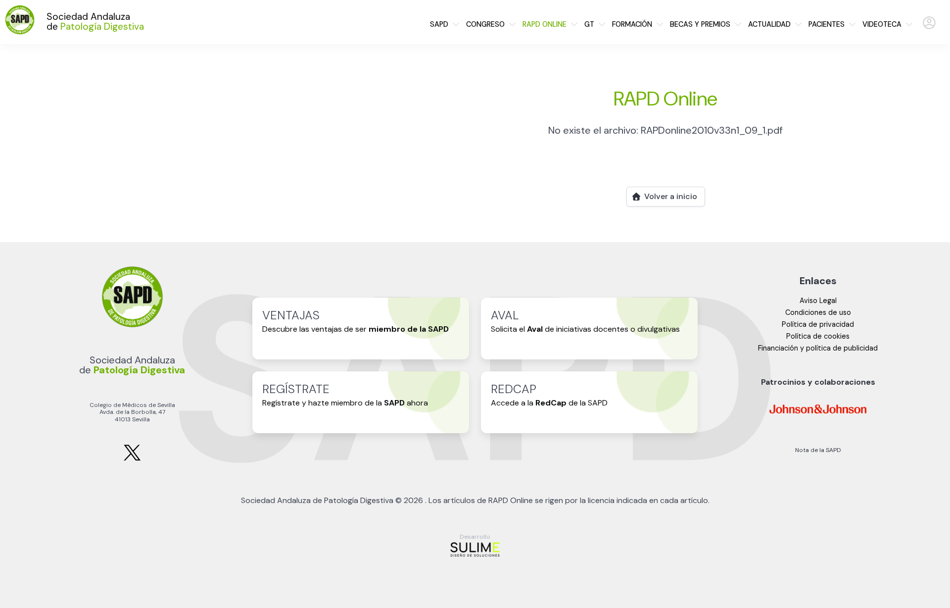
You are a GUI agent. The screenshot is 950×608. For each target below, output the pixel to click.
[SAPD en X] (132, 459)
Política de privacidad (818, 324)
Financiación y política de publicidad (818, 348)
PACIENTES (826, 24)
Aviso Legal (818, 300)
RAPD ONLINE (544, 24)
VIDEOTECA (882, 24)
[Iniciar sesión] (929, 27)
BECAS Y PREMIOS (700, 24)
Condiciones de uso (818, 312)
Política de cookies (818, 336)
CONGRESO (485, 24)
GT (589, 24)
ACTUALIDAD (769, 24)
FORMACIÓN (632, 24)
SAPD (439, 24)
